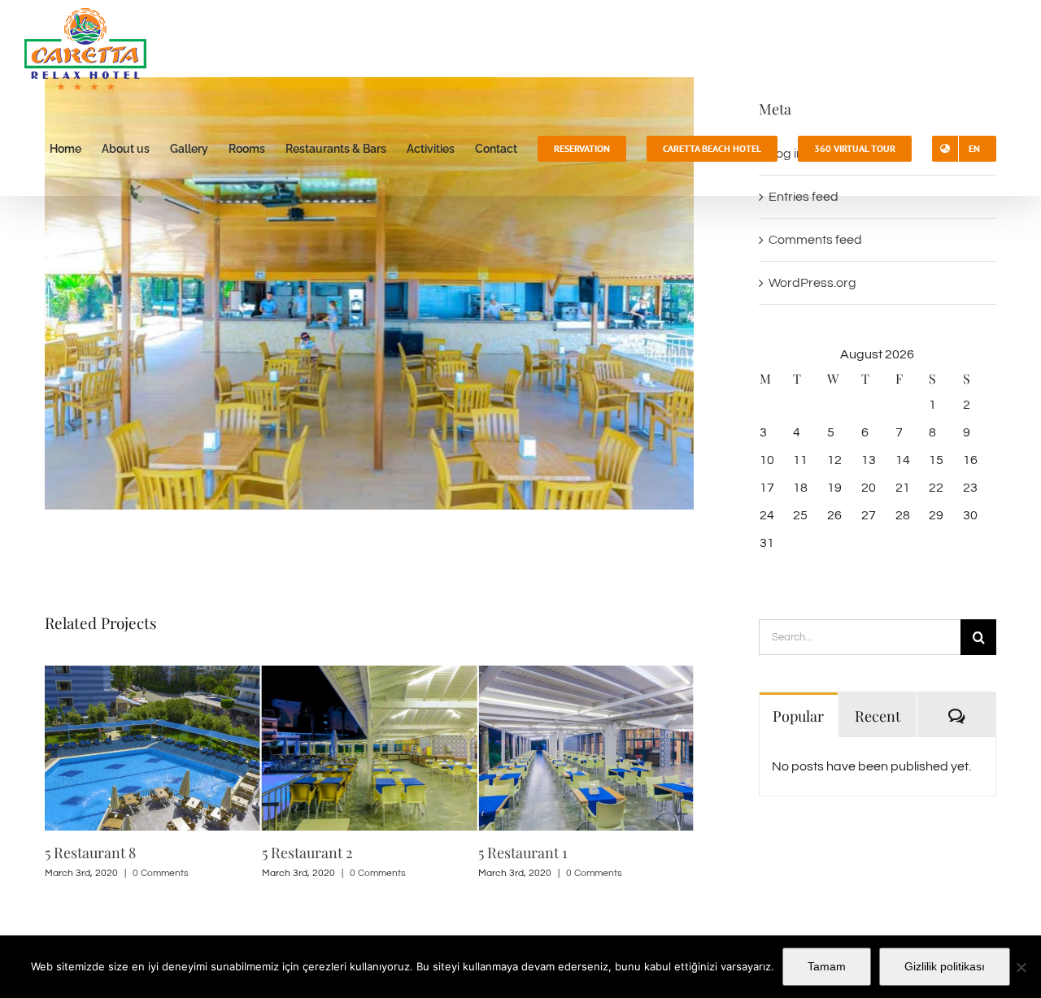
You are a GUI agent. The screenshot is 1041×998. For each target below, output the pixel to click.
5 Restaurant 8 (90, 852)
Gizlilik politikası (944, 966)
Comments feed (815, 239)
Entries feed (803, 196)
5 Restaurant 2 (307, 852)
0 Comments (161, 873)
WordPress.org (812, 282)
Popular (798, 716)
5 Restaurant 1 (523, 852)
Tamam (827, 966)
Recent (877, 716)
